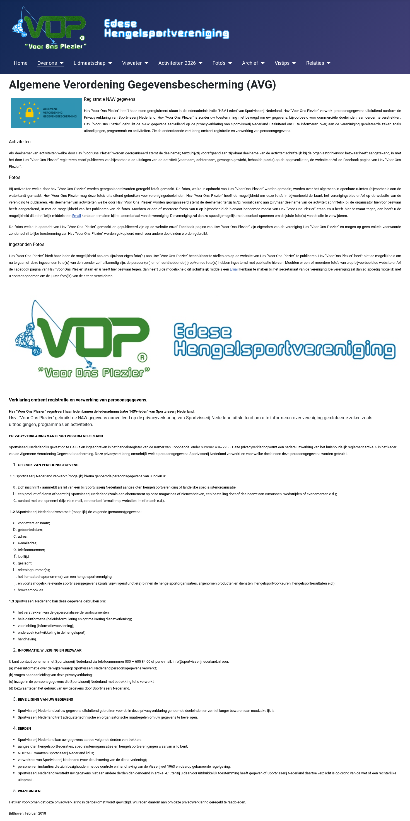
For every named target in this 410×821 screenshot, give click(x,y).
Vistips (282, 63)
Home (21, 63)
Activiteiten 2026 (177, 63)
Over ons (47, 63)
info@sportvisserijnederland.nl (197, 661)
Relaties (315, 63)
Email (76, 216)
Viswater (132, 63)
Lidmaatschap (89, 63)
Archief (250, 63)
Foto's (219, 63)
